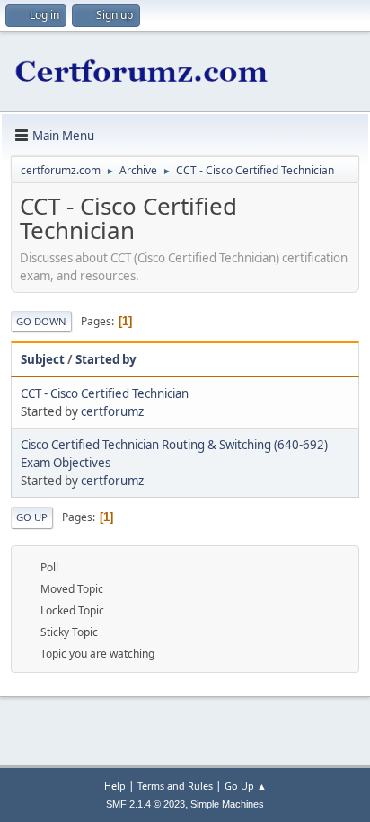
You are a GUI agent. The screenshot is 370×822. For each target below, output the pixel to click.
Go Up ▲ (246, 785)
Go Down (41, 321)
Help (115, 785)
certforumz (112, 411)
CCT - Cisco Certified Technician (105, 393)
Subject (43, 359)
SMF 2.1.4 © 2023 (145, 804)
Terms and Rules (175, 785)
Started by (106, 359)
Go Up (32, 517)
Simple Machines (227, 804)
